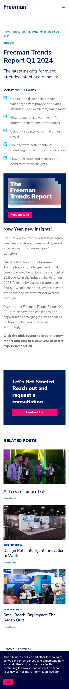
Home (6, 32)
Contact (8, 649)
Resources (19, 32)
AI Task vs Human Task (24, 491)
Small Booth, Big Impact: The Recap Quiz (29, 617)
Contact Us (34, 412)
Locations (24, 649)
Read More (9, 498)
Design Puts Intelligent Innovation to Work (34, 553)
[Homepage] (15, 6)
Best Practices (12, 544)
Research (9, 42)
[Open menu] (63, 6)
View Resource (20, 215)
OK (8, 681)
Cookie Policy (12, 675)
